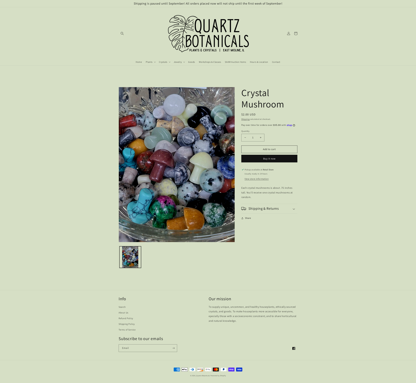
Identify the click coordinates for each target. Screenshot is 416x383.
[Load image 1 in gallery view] (130, 257)
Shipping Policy (127, 324)
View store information (257, 178)
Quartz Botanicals (203, 376)
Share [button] (248, 218)
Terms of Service (127, 329)
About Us (123, 312)
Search (122, 306)
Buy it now (269, 158)
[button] (122, 33)
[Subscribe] (173, 348)
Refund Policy (126, 318)
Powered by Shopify (218, 376)
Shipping (245, 119)
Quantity (245, 131)
